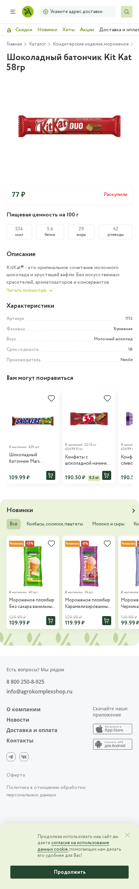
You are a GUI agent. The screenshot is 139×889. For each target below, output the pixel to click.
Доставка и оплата (32, 730)
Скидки (23, 29)
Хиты (68, 29)
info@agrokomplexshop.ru (39, 691)
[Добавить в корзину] (50, 475)
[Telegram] (11, 756)
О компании (23, 709)
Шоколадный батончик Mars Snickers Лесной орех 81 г (31, 458)
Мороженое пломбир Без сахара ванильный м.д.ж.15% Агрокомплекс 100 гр (32, 603)
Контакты (20, 740)
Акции (87, 29)
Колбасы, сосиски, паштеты (55, 524)
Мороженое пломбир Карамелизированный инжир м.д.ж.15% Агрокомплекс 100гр (88, 603)
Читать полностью (26, 291)
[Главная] (28, 12)
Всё (13, 524)
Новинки (47, 29)
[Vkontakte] (23, 756)
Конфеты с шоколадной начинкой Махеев (88, 460)
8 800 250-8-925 (25, 681)
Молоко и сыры (108, 524)
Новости (17, 719)
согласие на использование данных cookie (73, 846)
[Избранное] (51, 398)
